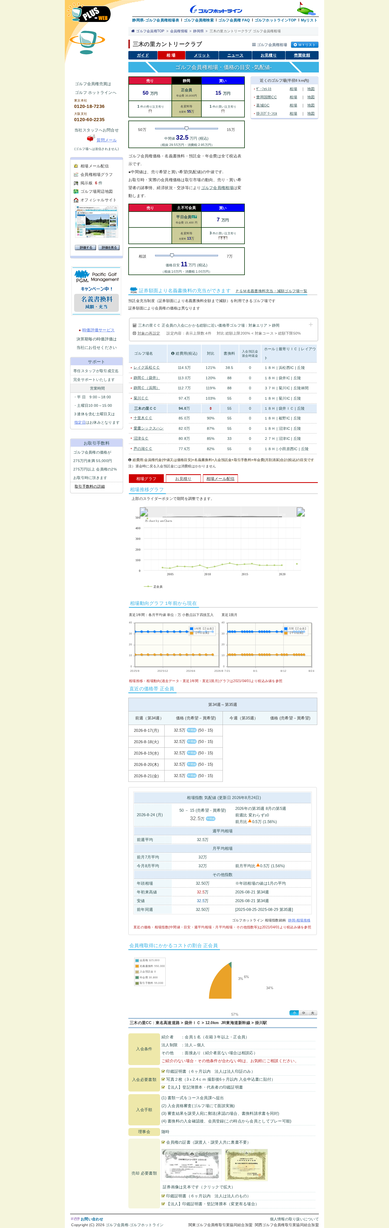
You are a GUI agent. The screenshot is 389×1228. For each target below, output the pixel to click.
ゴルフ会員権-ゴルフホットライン (135, 1225)
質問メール (107, 140)
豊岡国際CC (266, 97)
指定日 (80, 422)
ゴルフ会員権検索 (199, 20)
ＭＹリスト (307, 45)
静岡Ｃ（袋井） (147, 378)
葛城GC (262, 105)
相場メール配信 (94, 166)
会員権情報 (179, 31)
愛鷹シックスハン (149, 428)
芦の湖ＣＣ (143, 448)
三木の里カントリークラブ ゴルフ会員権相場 (245, 31)
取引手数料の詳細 (90, 486)
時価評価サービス (98, 330)
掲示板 (86, 183)
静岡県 (198, 31)
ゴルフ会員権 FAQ (234, 20)
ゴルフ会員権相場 (217, 187)
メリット (202, 55)
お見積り (269, 55)
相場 (293, 89)
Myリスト (309, 20)
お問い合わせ (92, 1219)
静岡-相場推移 (299, 920)
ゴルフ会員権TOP (150, 31)
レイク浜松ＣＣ (147, 367)
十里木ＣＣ (143, 418)
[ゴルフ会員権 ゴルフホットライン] (89, 15)
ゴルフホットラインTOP (275, 20)
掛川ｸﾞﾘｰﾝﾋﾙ (266, 113)
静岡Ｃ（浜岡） (147, 388)
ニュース (235, 55)
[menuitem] (222, 512)
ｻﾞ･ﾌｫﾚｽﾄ (264, 89)
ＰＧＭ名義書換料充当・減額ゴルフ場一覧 (271, 291)
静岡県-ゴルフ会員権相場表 (155, 20)
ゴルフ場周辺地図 (96, 191)
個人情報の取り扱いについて (294, 1219)
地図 (311, 89)
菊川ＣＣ (141, 398)
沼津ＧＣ (141, 438)
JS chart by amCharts (158, 520)
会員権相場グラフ (96, 174)
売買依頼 (302, 55)
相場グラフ (146, 478)
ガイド (143, 55)
